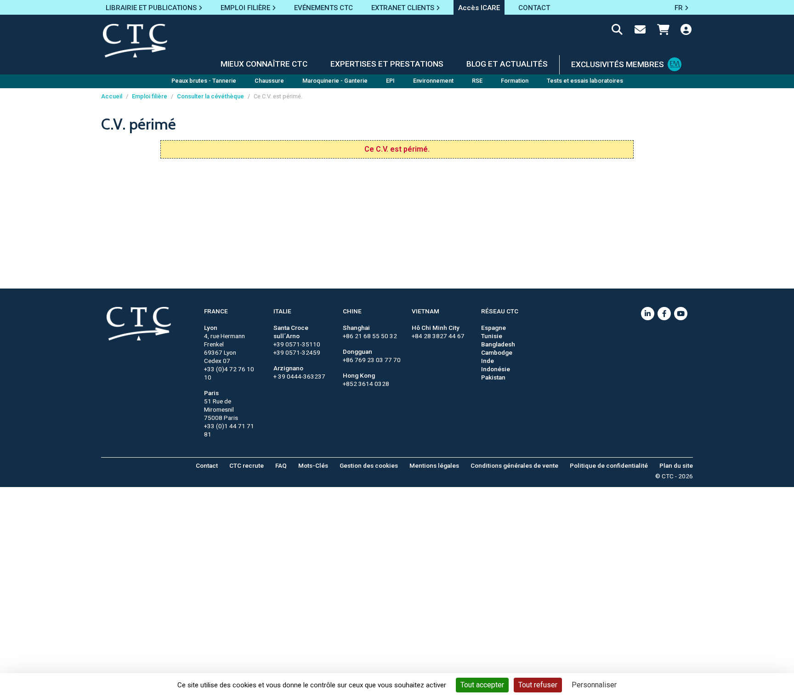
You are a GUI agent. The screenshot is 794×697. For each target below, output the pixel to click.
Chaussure (269, 80)
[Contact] (640, 31)
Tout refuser (537, 684)
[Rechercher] (617, 31)
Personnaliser (594, 684)
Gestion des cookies (369, 465)
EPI (390, 80)
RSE (477, 80)
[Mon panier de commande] (663, 31)
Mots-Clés (313, 465)
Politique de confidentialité (609, 465)
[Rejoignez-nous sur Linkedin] (647, 313)
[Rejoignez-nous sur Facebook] (664, 313)
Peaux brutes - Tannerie (203, 80)
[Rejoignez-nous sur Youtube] (680, 313)
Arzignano (288, 368)
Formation (514, 80)
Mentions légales (434, 465)
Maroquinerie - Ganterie (335, 80)
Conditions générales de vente (514, 465)
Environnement (433, 80)
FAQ (281, 465)
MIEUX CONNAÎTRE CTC (264, 63)
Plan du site (676, 465)
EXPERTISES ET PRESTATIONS (386, 63)
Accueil (111, 96)
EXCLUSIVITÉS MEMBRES (617, 64)
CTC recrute (246, 465)
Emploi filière (149, 96)
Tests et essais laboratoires (585, 80)
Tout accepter (482, 684)
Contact (207, 465)
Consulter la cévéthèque (210, 96)
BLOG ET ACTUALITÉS (507, 63)
